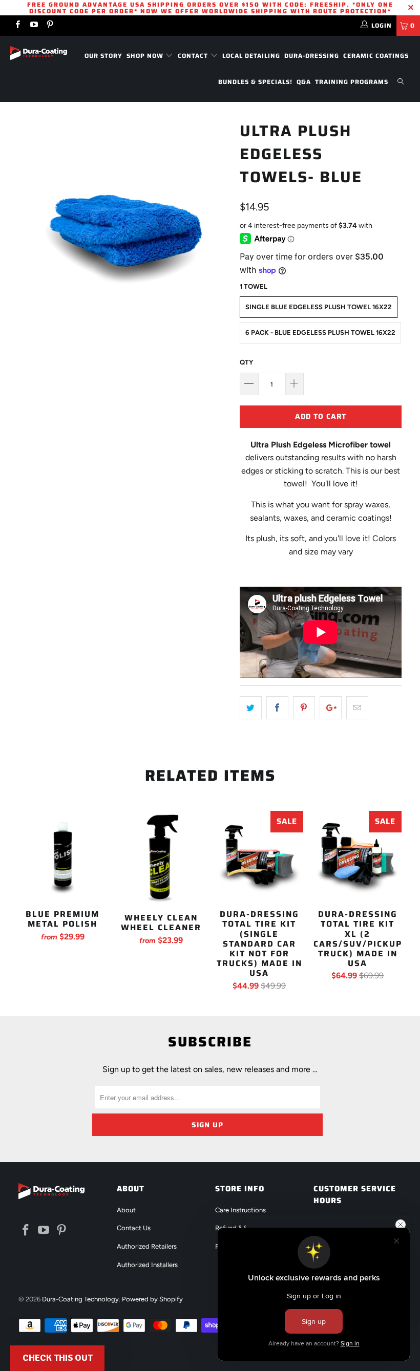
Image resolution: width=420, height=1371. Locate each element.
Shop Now (146, 55)
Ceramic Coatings (376, 55)
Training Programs (351, 82)
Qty (246, 362)
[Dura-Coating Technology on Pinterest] (49, 25)
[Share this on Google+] (331, 708)
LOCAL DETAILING (251, 55)
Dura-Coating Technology (80, 1299)
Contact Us (134, 1228)
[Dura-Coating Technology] (38, 53)
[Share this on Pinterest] (304, 708)
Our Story (103, 55)
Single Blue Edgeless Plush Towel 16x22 (318, 307)
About (126, 1210)
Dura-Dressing (311, 55)
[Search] (400, 82)
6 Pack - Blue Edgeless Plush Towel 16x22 (320, 332)
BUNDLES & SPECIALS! (255, 82)
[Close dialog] (400, 1224)
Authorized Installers (147, 1265)
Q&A (304, 82)
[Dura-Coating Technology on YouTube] (33, 25)
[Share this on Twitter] (251, 708)
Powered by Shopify (152, 1299)
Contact (194, 55)
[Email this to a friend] (357, 708)
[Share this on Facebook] (277, 708)
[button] (57, 1358)
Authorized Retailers (147, 1246)
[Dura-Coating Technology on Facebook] (17, 25)
